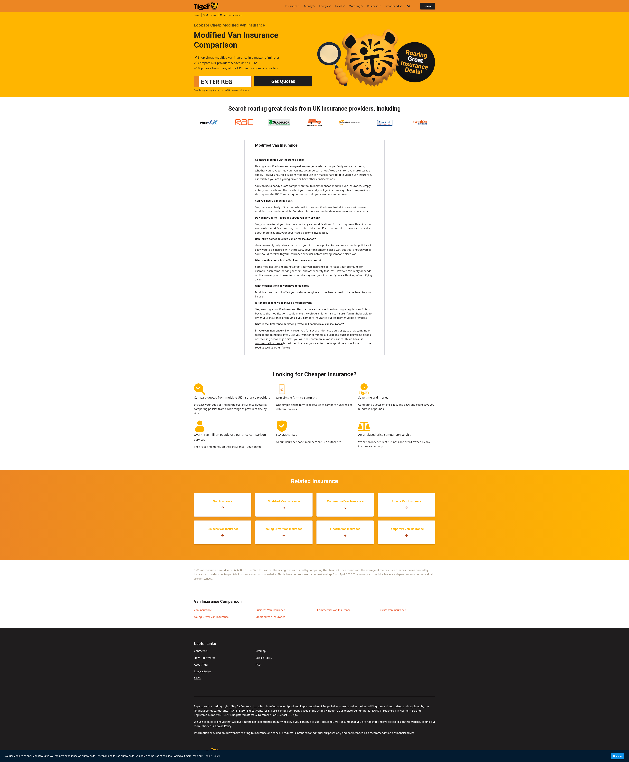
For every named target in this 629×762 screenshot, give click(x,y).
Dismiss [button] (617, 756)
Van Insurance (209, 15)
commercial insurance (269, 343)
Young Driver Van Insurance (211, 617)
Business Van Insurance (270, 610)
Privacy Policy (202, 671)
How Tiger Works (204, 658)
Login (427, 6)
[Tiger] (209, 6)
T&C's (197, 678)
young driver (289, 179)
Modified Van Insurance (270, 617)
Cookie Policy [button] (212, 756)
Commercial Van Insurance (334, 610)
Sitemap (261, 651)
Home (197, 15)
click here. (244, 90)
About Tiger (201, 664)
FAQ (258, 664)
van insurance (362, 175)
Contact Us (201, 651)
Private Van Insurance (392, 610)
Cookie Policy (264, 658)
